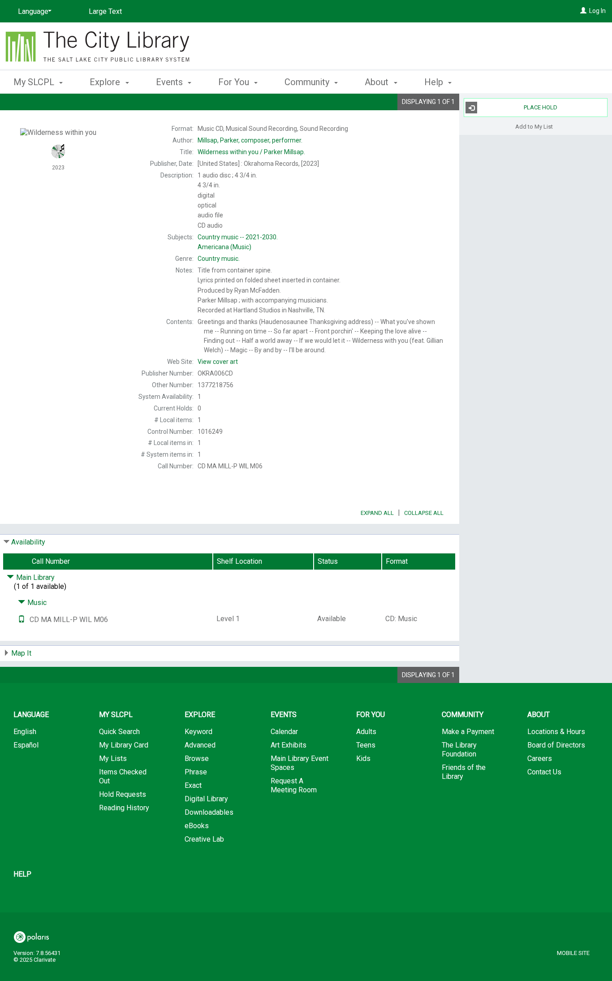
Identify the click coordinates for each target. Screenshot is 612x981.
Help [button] (434, 82)
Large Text (105, 11)
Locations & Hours (556, 731)
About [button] (378, 82)
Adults (366, 731)
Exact (193, 785)
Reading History (124, 808)
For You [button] (234, 82)
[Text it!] (21, 619)
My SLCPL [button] (34, 82)
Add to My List (534, 126)
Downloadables (209, 812)
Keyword (198, 731)
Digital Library (206, 799)
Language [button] (31, 714)
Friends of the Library (464, 772)
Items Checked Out (123, 776)
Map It (21, 653)
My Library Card (123, 745)
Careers (539, 758)
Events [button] (170, 82)
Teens (365, 745)
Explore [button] (106, 82)
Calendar (284, 731)
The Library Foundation (459, 749)
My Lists (113, 758)
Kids (363, 758)
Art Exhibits (288, 745)
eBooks (197, 825)
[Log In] (583, 10)
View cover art (218, 361)
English (24, 731)
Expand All (377, 513)
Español (26, 745)
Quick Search (119, 731)
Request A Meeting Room (294, 785)
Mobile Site (573, 953)
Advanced (200, 745)
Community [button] (308, 82)
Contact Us (544, 772)
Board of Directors (556, 745)
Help (22, 874)
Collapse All (424, 513)
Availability (28, 542)
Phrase (196, 772)
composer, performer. (250, 140)
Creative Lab (204, 839)
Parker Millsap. (251, 152)
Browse (197, 758)
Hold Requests (122, 794)
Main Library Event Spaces (299, 763)
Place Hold (540, 107)
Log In (597, 10)
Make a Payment (468, 731)
